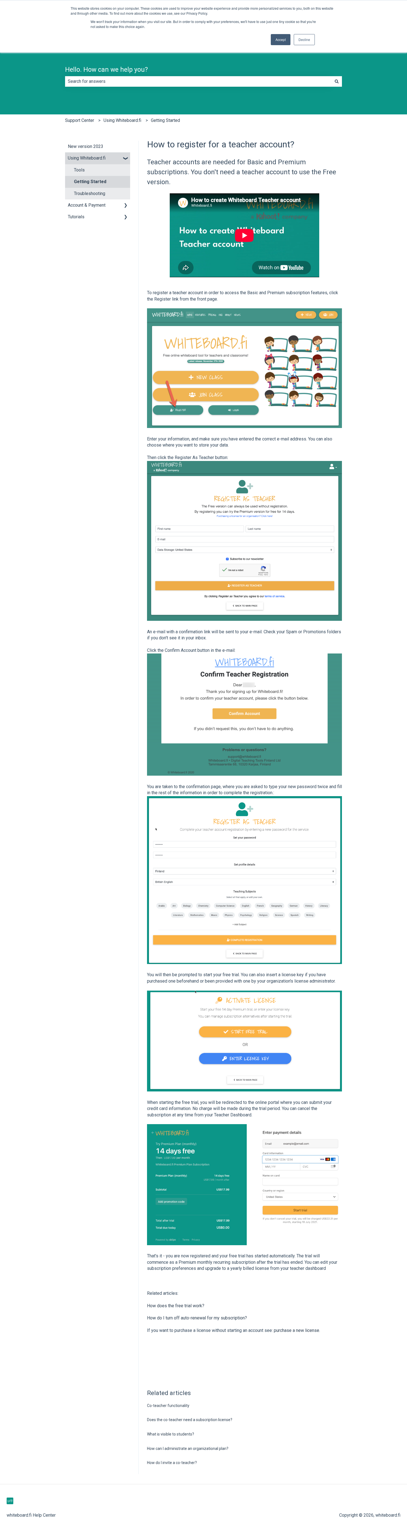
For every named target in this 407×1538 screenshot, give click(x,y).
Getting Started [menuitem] (90, 181)
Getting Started (165, 120)
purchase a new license (296, 1330)
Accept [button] (280, 39)
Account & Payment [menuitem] (86, 205)
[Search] (336, 81)
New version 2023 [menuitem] (85, 146)
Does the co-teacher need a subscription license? (189, 1419)
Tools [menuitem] (79, 170)
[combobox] (198, 81)
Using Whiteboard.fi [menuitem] (86, 158)
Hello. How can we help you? (106, 69)
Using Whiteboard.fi (122, 120)
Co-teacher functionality (168, 1405)
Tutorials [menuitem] (76, 216)
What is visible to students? (170, 1434)
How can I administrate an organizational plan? (187, 1448)
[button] (125, 158)
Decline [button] (304, 39)
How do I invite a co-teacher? (172, 1462)
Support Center (79, 120)
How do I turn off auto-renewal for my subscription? (197, 1318)
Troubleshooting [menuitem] (89, 193)
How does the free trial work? (175, 1305)
